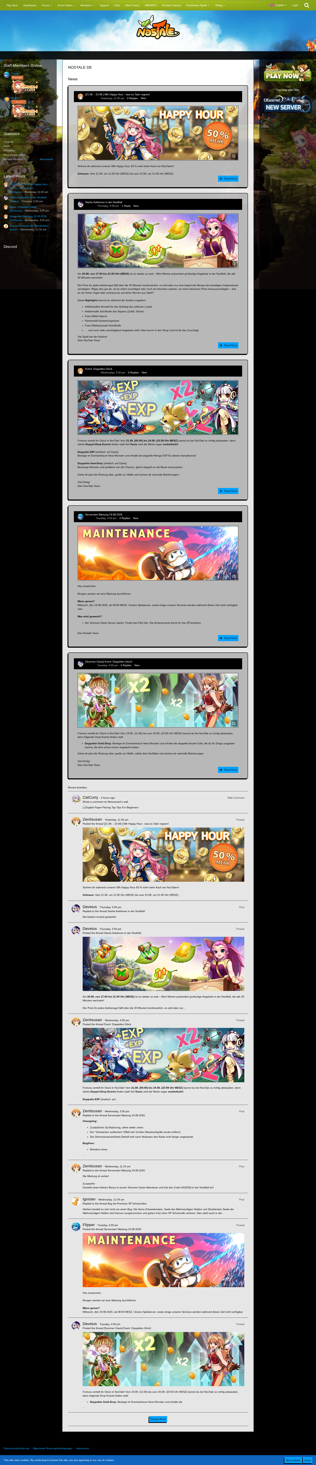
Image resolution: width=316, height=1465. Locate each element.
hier (146, 622)
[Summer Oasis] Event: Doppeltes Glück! (108, 661)
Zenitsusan (16, 191)
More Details (293, 1460)
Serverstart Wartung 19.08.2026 (28, 216)
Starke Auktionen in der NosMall (28, 197)
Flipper (15, 73)
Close (307, 1460)
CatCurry (90, 797)
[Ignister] (76, 1206)
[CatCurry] (76, 802)
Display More (158, 1419)
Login (295, 5)
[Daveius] (76, 911)
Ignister (14, 229)
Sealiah (15, 97)
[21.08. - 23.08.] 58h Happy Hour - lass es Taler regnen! (117, 94)
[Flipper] (76, 1268)
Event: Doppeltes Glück (23, 206)
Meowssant (46, 159)
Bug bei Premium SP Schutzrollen (29, 225)
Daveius (14, 201)
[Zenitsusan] (76, 857)
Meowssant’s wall (118, 801)
